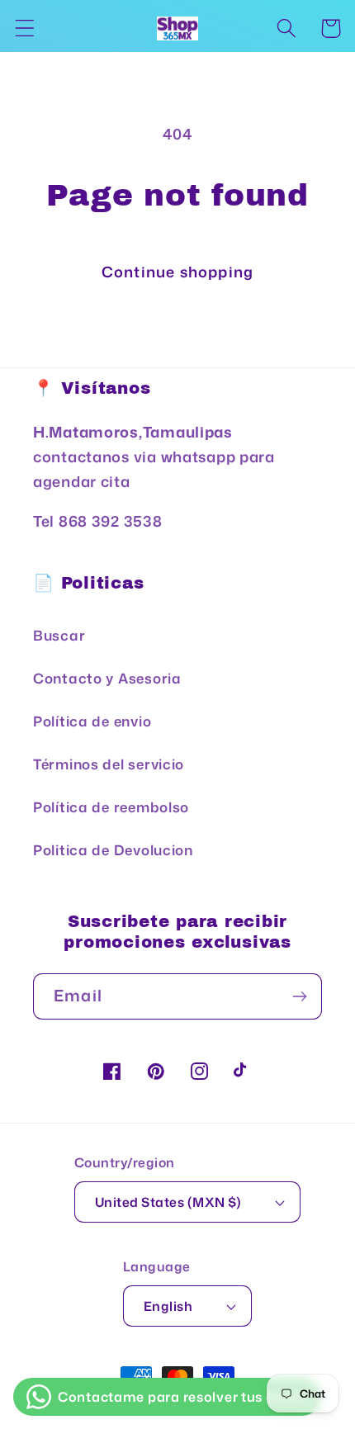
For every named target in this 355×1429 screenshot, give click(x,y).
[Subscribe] (299, 996)
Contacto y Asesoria (107, 678)
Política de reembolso (111, 806)
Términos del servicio (108, 764)
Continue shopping (177, 271)
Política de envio (92, 721)
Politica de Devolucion (113, 849)
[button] (25, 28)
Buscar (59, 635)
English (168, 1306)
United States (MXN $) (168, 1202)
